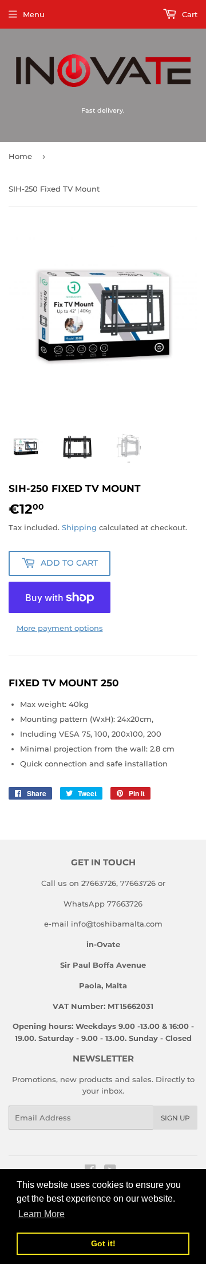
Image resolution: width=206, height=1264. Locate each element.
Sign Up (175, 1118)
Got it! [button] (103, 1243)
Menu (34, 14)
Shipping (79, 527)
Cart (188, 14)
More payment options (60, 628)
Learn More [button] (41, 1214)
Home (20, 156)
